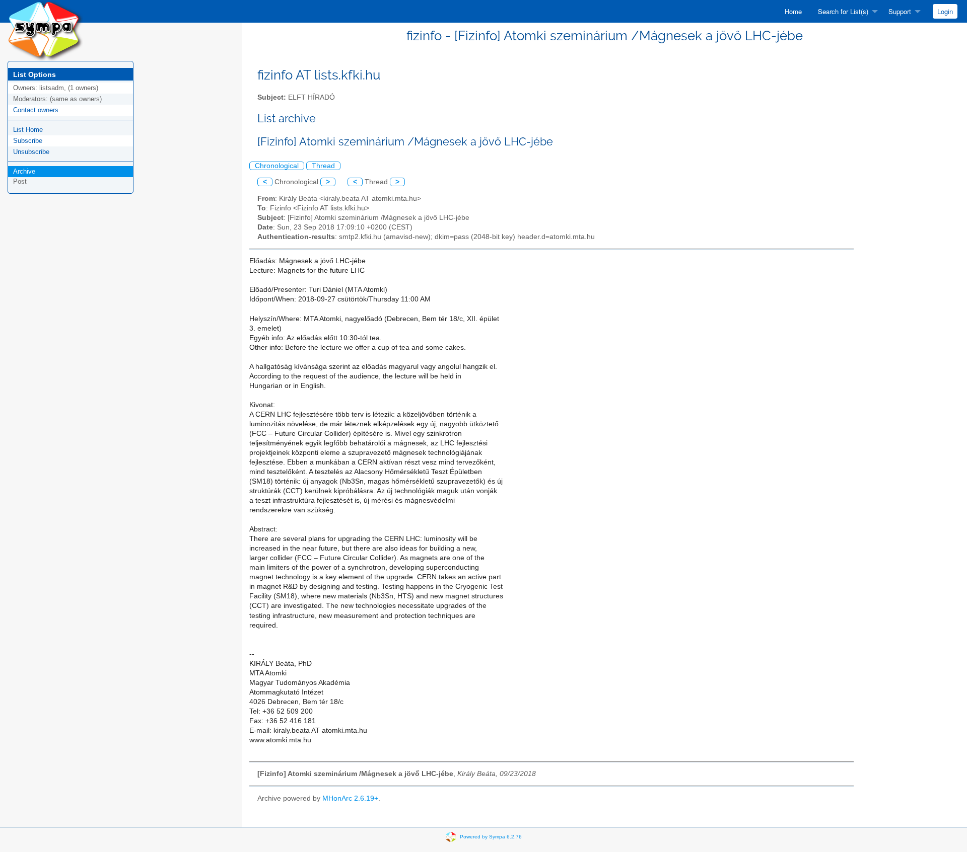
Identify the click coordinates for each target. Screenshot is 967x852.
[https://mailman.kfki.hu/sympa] (45, 30)
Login (945, 11)
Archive (24, 171)
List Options (34, 74)
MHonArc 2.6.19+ (350, 798)
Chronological (277, 166)
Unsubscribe (31, 152)
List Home (28, 129)
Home (793, 11)
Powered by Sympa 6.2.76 (491, 836)
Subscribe (27, 140)
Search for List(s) (843, 11)
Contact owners (35, 110)
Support (899, 11)
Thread (323, 166)
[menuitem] (793, 11)
